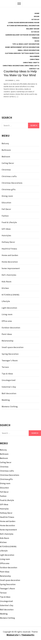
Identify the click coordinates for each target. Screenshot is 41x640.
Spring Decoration (10, 354)
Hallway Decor (32, 29)
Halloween (34, 56)
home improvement (11, 268)
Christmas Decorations (13, 66)
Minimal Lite (12, 635)
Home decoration (10, 262)
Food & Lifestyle (9, 222)
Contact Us (34, 69)
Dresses (17, 53)
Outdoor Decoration (29, 35)
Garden (8, 35)
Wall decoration (9, 393)
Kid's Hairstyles (9, 275)
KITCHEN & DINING (10, 294)
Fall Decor (6, 209)
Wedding (6, 400)
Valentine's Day (9, 387)
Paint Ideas (7, 334)
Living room (7, 314)
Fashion (5, 216)
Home (37, 13)
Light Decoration (31, 44)
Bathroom (19, 26)
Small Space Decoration (28, 50)
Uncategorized (8, 380)
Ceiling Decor (8, 163)
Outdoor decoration (11, 327)
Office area (7, 321)
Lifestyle (6, 301)
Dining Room (33, 22)
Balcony (16, 35)
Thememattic (27, 635)
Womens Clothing (10, 406)
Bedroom (23, 22)
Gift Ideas (6, 229)
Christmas (34, 59)
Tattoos (25, 53)
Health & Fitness (9, 248)
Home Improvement (13, 47)
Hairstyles (34, 53)
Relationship (7, 341)
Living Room (13, 22)
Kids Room (6, 281)
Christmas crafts (31, 63)
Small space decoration (12, 347)
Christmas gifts (31, 66)
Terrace (35, 38)
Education (6, 202)
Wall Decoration (31, 26)
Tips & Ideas (17, 44)
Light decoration (9, 308)
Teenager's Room (10, 360)
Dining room (7, 196)
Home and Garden (10, 255)
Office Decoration (31, 47)
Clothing (9, 53)
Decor (36, 16)
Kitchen (10, 26)
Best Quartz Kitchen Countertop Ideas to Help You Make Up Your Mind (20, 71)
